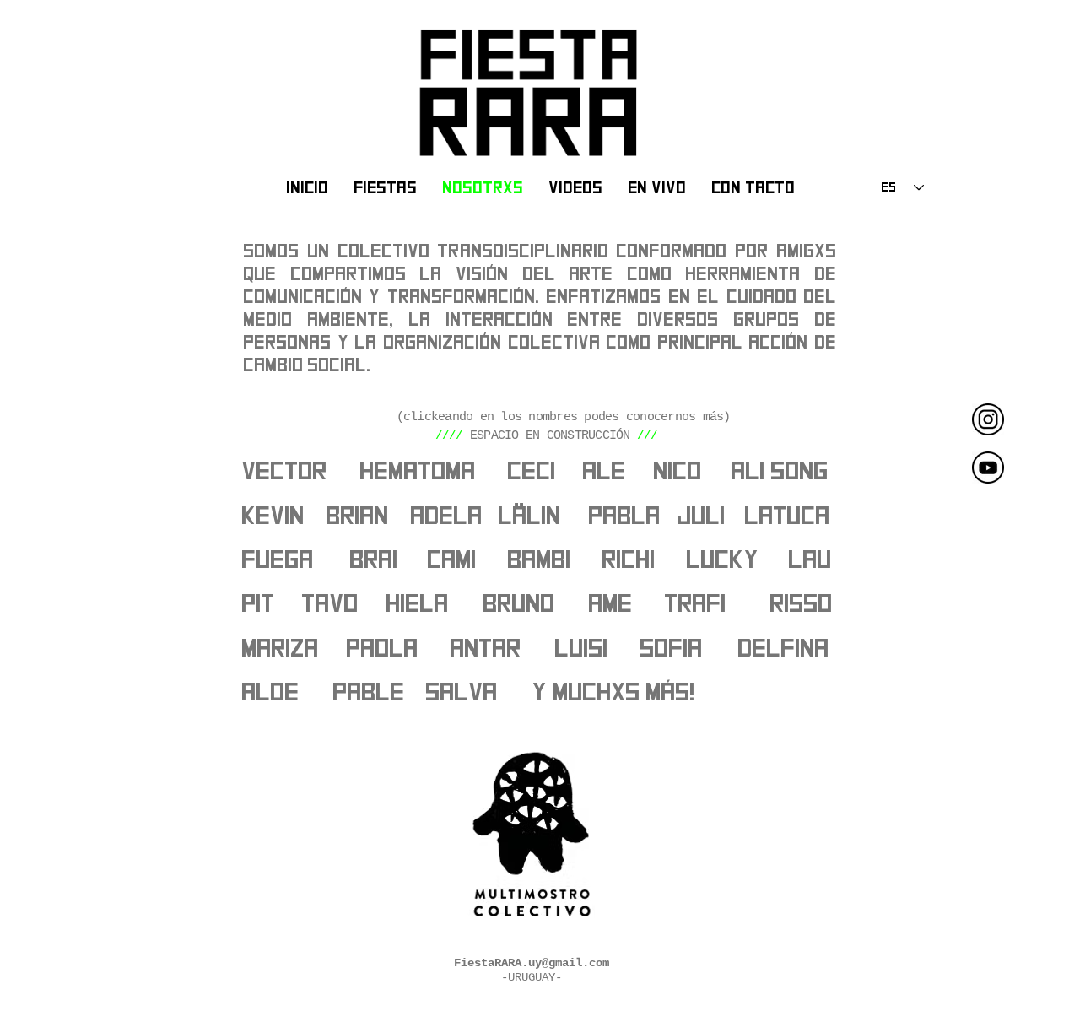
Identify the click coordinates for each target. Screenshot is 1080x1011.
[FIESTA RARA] (988, 419)
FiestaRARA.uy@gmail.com (531, 963)
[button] (532, 471)
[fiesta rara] (988, 467)
